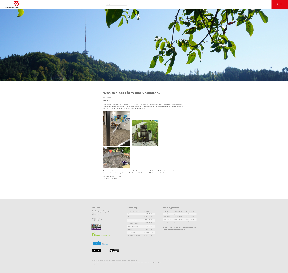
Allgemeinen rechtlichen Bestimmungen (138, 262)
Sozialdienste (132, 232)
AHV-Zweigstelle (133, 226)
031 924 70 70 (96, 218)
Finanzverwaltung (133, 223)
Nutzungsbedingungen (132, 260)
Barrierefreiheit (99, 260)
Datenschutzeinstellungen (121, 260)
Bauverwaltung (132, 220)
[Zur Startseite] (12, 4)
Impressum (106, 260)
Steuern (130, 229)
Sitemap (93, 260)
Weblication (97, 264)
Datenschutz (112, 260)
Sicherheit (131, 217)
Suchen (104, 4)
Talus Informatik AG (110, 264)
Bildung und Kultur (134, 235)
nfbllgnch (97, 220)
